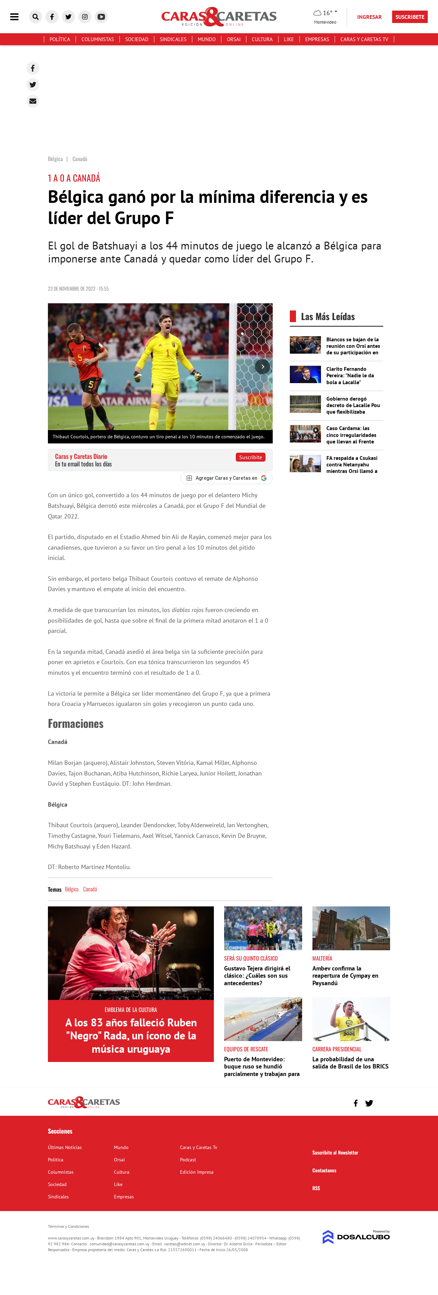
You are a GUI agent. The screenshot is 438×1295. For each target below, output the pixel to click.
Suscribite (250, 457)
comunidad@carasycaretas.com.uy (120, 1243)
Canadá (90, 889)
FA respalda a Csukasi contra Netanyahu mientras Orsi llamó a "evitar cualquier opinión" (351, 471)
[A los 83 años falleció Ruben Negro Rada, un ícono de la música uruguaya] (131, 953)
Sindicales (173, 39)
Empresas (317, 39)
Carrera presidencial (336, 1049)
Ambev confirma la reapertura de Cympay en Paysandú (345, 975)
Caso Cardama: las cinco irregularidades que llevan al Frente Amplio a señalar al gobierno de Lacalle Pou (351, 444)
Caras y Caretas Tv (364, 39)
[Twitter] (32, 84)
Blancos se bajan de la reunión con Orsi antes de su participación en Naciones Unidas (353, 349)
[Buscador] (35, 16)
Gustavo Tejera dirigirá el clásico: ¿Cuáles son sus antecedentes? (257, 975)
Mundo (207, 39)
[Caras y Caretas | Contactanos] (382, 1102)
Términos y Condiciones (68, 1226)
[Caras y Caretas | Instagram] (84, 16)
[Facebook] (32, 68)
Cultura (262, 39)
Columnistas (97, 39)
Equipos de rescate (246, 1049)
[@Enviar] (32, 101)
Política (60, 39)
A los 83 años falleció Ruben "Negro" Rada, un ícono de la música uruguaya (131, 1035)
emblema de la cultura (131, 1009)
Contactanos (324, 1170)
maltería (322, 958)
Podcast (188, 1160)
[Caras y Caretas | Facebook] (52, 16)
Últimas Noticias (65, 1147)
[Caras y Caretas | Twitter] (68, 16)
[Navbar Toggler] (19, 17)
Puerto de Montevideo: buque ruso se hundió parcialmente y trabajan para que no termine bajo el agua (262, 1070)
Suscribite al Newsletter (335, 1152)
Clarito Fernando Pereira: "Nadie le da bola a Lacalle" (350, 375)
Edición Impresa (197, 1172)
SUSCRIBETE (410, 16)
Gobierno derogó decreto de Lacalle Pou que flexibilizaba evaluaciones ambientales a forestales (353, 415)
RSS (316, 1188)
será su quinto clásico (251, 958)
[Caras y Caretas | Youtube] (101, 16)
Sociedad (137, 39)
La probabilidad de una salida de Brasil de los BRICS (350, 1063)
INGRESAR (369, 16)
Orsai (234, 39)
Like (289, 39)
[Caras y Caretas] (84, 1107)
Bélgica (71, 889)
